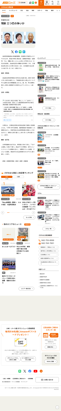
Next (33, 212)
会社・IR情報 (6, 378)
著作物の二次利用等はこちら (48, 251)
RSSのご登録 (50, 361)
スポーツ (39, 10)
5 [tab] (17, 212)
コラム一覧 (48, 228)
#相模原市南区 (10, 161)
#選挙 (21, 161)
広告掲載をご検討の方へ (19, 378)
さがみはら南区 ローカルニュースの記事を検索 (48, 186)
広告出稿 (23, 2)
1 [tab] (8, 212)
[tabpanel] (18, 37)
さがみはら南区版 (7, 7)
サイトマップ (24, 381)
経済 (52, 10)
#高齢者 (25, 161)
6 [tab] (20, 212)
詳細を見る (50, 347)
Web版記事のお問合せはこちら (48, 263)
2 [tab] (10, 212)
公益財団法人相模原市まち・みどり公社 (49, 286)
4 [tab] (15, 212)
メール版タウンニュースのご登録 (28, 359)
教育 (33, 10)
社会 (27, 10)
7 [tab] (22, 212)
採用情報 (30, 378)
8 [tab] (24, 212)
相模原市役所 (43, 277)
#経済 (16, 161)
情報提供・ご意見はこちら (48, 247)
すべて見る (48, 108)
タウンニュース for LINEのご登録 (13, 359)
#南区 (4, 161)
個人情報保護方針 (6, 381)
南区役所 (42, 274)
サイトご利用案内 (16, 381)
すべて (4, 10)
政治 (46, 10)
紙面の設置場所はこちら (47, 258)
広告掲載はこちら (45, 254)
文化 (21, 10)
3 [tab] (13, 212)
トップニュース (13, 10)
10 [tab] (29, 212)
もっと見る (29, 217)
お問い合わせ (48, 380)
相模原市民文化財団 (45, 282)
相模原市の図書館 (44, 280)
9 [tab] (26, 212)
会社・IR (47, 4)
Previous (2, 212)
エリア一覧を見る (26, 288)
